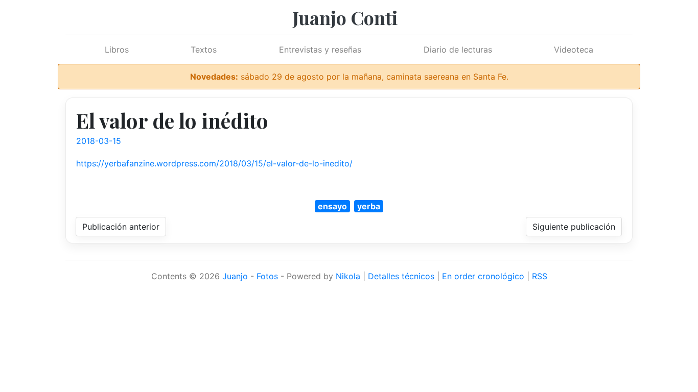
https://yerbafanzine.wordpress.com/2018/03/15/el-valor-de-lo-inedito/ (214, 163)
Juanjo (235, 276)
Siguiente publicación (573, 227)
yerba (368, 206)
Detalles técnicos (401, 276)
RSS (539, 276)
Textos (204, 49)
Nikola (348, 276)
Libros (117, 49)
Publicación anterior (120, 227)
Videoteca (573, 49)
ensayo (332, 206)
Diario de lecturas (458, 49)
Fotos (267, 276)
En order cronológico (483, 276)
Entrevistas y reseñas (320, 49)
